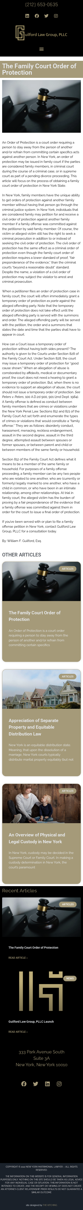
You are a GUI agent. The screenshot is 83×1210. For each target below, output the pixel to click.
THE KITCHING (50, 1205)
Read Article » (18, 957)
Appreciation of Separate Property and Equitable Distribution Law (33, 727)
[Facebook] (37, 16)
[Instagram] (56, 16)
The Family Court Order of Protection (33, 947)
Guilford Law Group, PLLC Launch (31, 1021)
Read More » (17, 655)
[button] (41, 48)
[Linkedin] (27, 16)
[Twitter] (46, 16)
